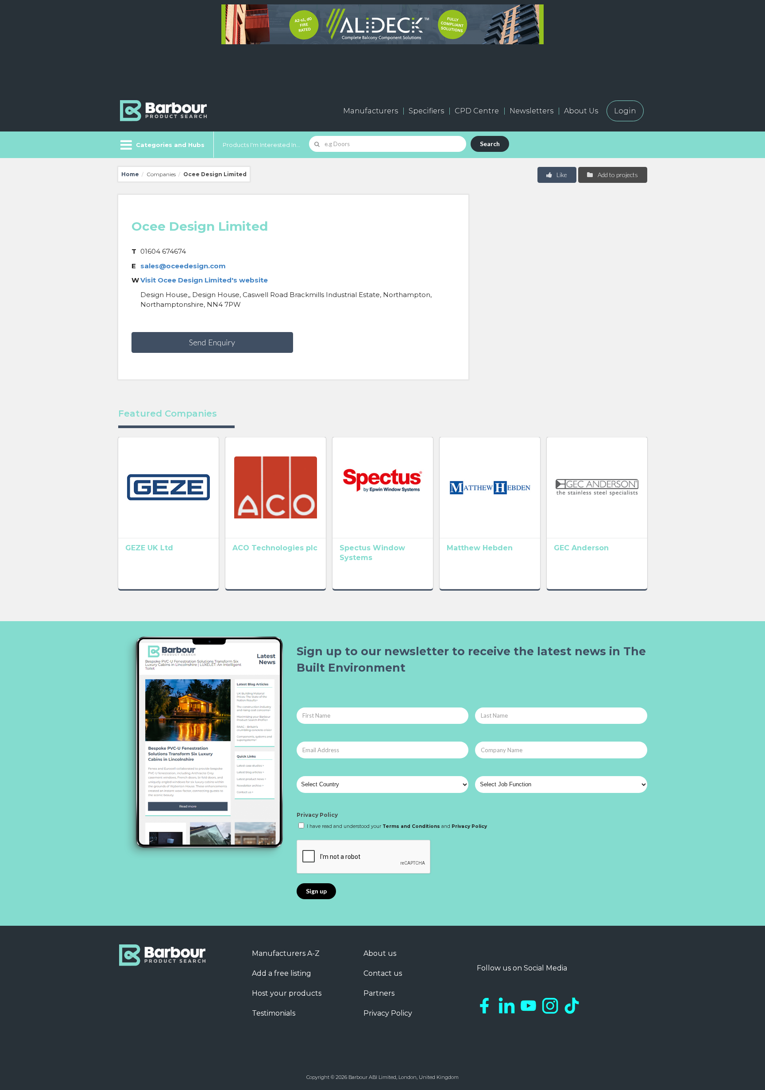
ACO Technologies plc (274, 548)
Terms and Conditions (411, 826)
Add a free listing (281, 973)
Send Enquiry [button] (212, 342)
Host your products (286, 993)
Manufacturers (370, 111)
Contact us (382, 973)
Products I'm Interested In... (261, 144)
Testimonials (273, 1013)
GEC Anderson (581, 548)
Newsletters (531, 111)
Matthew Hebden (480, 548)
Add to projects (617, 174)
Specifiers (426, 111)
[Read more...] (168, 487)
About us (379, 953)
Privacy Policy (317, 815)
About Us (581, 111)
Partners (378, 993)
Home (130, 174)
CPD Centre (477, 111)
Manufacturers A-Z (286, 953)
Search (490, 143)
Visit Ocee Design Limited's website (204, 280)
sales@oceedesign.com (183, 266)
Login (625, 111)
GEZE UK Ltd (149, 548)
